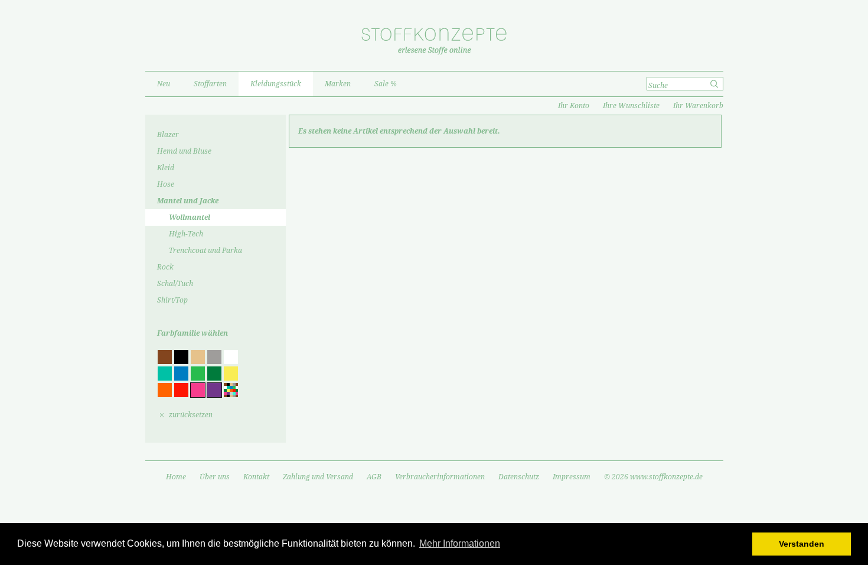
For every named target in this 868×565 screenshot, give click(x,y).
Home (176, 477)
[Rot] (181, 390)
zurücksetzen (191, 415)
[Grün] (214, 373)
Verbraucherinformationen (440, 477)
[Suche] (715, 83)
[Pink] (197, 390)
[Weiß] (231, 357)
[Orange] (164, 390)
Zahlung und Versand (318, 477)
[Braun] (164, 357)
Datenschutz (518, 477)
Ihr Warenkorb (698, 106)
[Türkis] (164, 373)
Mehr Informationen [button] (459, 543)
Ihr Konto (573, 106)
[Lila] (214, 390)
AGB (374, 477)
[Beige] (197, 357)
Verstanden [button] (801, 543)
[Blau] (181, 373)
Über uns (215, 477)
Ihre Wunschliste (631, 106)
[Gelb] (231, 373)
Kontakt (256, 477)
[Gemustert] (231, 390)
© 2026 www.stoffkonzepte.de (653, 477)
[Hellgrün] (197, 373)
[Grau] (214, 357)
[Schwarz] (181, 357)
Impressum (571, 477)
